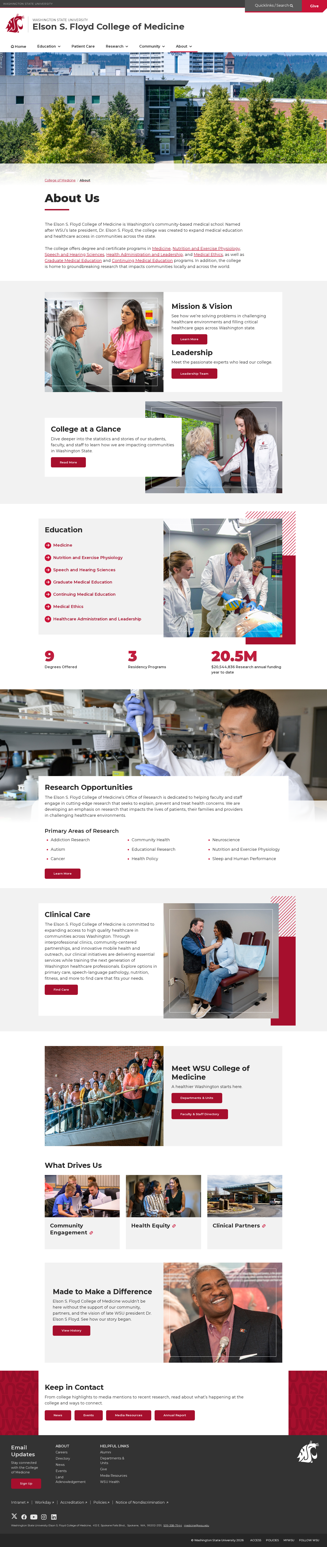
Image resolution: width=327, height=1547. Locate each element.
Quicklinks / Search (272, 5)
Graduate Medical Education (73, 260)
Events (88, 1415)
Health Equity (150, 1225)
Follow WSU (309, 1540)
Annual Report (175, 1415)
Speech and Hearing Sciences (74, 254)
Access (255, 1540)
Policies (100, 1502)
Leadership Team (194, 373)
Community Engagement (68, 1229)
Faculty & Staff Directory (199, 1114)
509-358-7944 (173, 1525)
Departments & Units (196, 1098)
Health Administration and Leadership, (145, 254)
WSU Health (109, 1482)
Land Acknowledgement (71, 1479)
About (181, 46)
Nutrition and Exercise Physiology (206, 248)
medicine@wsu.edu (196, 1525)
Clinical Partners (236, 1225)
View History (71, 1330)
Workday (43, 1502)
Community (149, 46)
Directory (63, 1458)
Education (46, 46)
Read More (68, 462)
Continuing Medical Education (142, 260)
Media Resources (128, 1415)
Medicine (161, 248)
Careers (61, 1452)
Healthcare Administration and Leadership (97, 619)
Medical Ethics (208, 254)
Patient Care (83, 46)
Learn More (189, 339)
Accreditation (72, 1502)
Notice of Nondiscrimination (141, 1502)
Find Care (61, 989)
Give (314, 6)
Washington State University (28, 3)
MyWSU (289, 1540)
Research (114, 46)
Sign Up (26, 1483)
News (58, 1415)
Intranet (18, 1502)
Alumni (105, 1452)
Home (20, 46)
